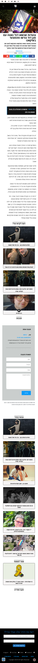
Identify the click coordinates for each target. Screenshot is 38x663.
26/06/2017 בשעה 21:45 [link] (24, 337)
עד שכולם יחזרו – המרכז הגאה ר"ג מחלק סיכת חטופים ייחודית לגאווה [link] (19, 582)
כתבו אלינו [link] (16, 656)
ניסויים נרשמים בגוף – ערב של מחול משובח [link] (19, 245)
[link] (18, 1)
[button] (34, 6)
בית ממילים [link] (19, 313)
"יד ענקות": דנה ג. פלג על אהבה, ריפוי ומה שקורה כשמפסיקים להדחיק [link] (19, 530)
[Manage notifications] (34, 659)
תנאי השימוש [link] (14, 402)
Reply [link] (25, 335)
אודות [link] (32, 656)
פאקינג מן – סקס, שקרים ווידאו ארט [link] (19, 483)
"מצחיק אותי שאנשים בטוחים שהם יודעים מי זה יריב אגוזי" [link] (19, 267)
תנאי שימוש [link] (25, 656)
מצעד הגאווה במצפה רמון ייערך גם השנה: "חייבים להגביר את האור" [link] (19, 554)
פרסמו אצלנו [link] (7, 656)
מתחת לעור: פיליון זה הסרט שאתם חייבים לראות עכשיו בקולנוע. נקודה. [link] (19, 460)
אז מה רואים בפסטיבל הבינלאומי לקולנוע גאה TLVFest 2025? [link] (19, 506)
